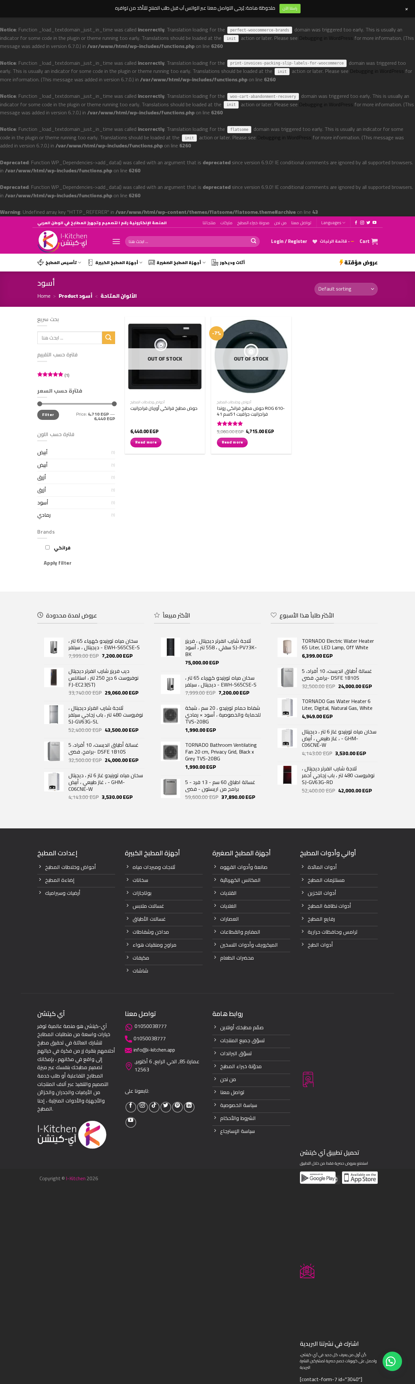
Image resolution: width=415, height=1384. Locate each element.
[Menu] (116, 241)
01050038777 (151, 1026)
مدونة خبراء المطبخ (253, 222)
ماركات (226, 222)
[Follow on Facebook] (356, 223)
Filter (48, 414)
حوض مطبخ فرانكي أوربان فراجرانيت (163, 408)
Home (44, 296)
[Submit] (253, 241)
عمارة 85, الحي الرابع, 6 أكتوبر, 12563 (167, 1065)
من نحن (280, 222)
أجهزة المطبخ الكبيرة (116, 262)
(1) (53, 375)
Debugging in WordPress (326, 38)
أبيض (42, 452)
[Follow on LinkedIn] (189, 1107)
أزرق (41, 477)
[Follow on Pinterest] (177, 1107)
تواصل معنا (301, 222)
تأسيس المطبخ (61, 262)
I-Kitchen (76, 1178)
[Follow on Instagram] (362, 223)
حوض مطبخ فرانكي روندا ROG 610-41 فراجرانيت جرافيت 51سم (251, 411)
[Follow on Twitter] (368, 223)
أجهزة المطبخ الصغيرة (179, 262)
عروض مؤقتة (361, 262)
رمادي (44, 515)
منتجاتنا (209, 222)
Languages (331, 222)
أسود (42, 502)
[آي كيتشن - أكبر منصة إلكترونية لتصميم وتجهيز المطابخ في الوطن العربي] (69, 241)
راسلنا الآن (290, 8)
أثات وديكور (232, 262)
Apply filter (58, 562)
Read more (146, 442)
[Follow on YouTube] (374, 223)
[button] (392, 1361)
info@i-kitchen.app (154, 1050)
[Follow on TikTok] (154, 1107)
